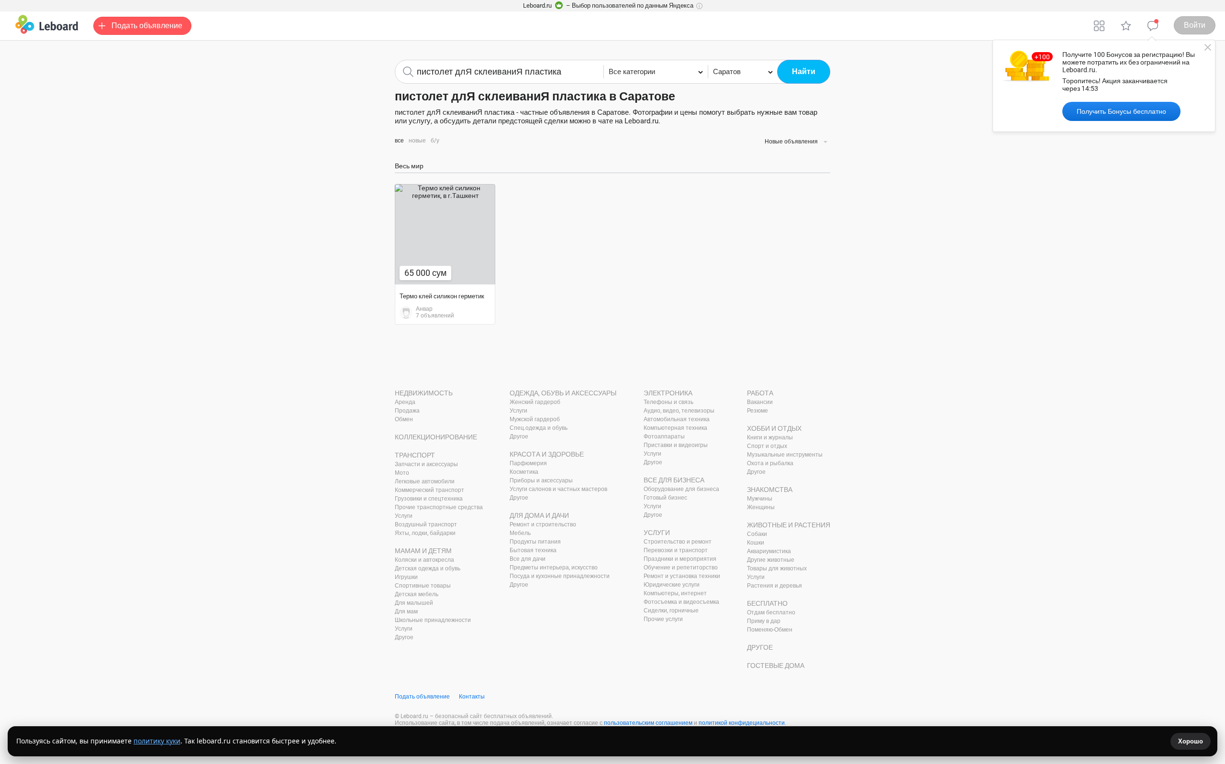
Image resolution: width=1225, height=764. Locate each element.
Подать (146, 25)
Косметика (524, 472)
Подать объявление (422, 696)
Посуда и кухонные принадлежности (560, 576)
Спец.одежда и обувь (539, 428)
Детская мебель (416, 594)
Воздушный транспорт (426, 524)
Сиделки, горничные (671, 610)
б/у (435, 140)
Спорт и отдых (767, 446)
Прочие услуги (663, 619)
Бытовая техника (533, 550)
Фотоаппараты (664, 436)
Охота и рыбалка (770, 463)
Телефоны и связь (668, 402)
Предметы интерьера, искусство (554, 567)
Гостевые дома (775, 665)
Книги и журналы (770, 437)
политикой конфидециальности (742, 723)
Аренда (405, 402)
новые (417, 140)
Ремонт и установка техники (682, 576)
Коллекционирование (436, 437)
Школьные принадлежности (433, 620)
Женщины (761, 507)
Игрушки (406, 577)
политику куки (157, 740)
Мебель (520, 533)
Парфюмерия (528, 463)
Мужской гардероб (535, 419)
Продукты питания (535, 541)
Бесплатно (767, 603)
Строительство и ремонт (678, 541)
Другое (404, 637)
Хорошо (1190, 741)
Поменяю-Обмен (769, 629)
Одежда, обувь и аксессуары (563, 393)
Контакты (472, 696)
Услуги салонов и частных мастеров (558, 489)
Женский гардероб (535, 402)
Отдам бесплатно (771, 612)
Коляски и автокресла (424, 560)
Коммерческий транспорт (429, 490)
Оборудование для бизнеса (681, 489)
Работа (760, 393)
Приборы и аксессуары (541, 480)
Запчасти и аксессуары (426, 464)
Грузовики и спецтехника (429, 498)
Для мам (406, 611)
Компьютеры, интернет (675, 593)
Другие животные (770, 560)
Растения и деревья (774, 585)
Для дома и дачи (539, 515)
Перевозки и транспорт (676, 550)
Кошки (755, 542)
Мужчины (759, 498)
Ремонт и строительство (543, 524)
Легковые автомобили (425, 481)
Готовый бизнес (665, 497)
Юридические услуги (672, 584)
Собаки (757, 534)
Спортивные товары (423, 585)
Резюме (757, 410)
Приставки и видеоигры (676, 445)
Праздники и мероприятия (680, 559)
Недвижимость (424, 393)
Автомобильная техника (677, 419)
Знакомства (769, 489)
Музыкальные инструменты (785, 454)
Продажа (407, 410)
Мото (402, 472)
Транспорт (415, 455)
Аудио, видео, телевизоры (679, 410)
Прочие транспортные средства (439, 507)
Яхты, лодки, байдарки (425, 533)
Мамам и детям (423, 551)
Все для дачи (528, 559)
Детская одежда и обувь (427, 568)
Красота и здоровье (547, 454)
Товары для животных (777, 568)
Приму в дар (763, 621)
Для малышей (414, 603)
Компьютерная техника (675, 428)
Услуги (403, 516)
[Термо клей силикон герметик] (445, 234)
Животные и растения (788, 525)
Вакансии (760, 402)
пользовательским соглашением (648, 723)
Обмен (404, 419)
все (399, 140)
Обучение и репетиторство (681, 567)
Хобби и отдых (774, 428)
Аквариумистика (769, 551)
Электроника (668, 393)
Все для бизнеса (674, 480)
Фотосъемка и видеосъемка (681, 602)
